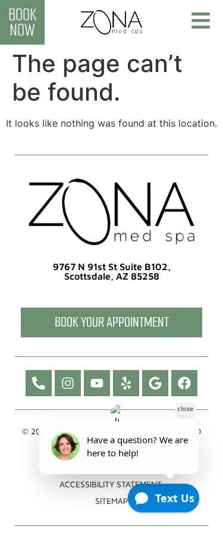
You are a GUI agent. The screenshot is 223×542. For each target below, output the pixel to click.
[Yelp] (126, 383)
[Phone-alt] (39, 383)
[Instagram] (68, 383)
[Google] (155, 383)
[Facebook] (184, 383)
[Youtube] (97, 383)
